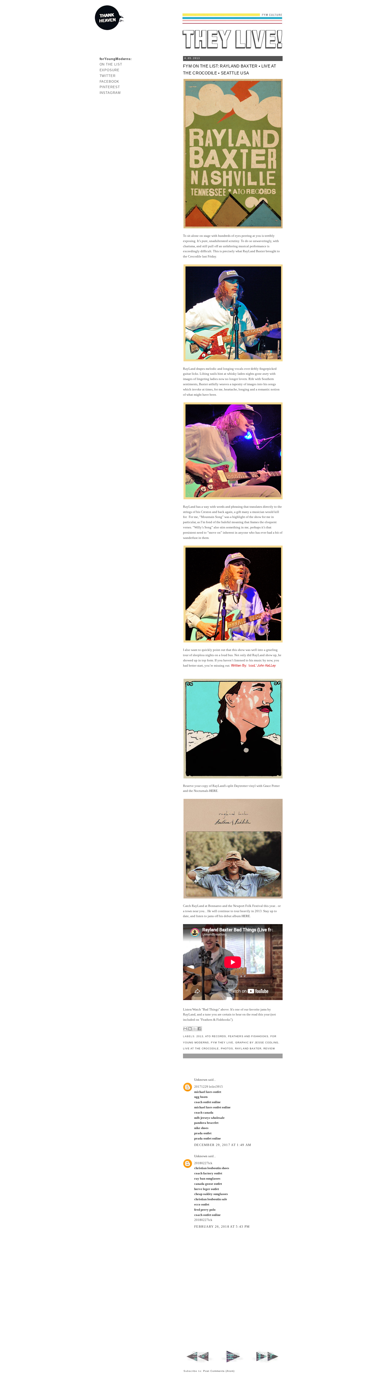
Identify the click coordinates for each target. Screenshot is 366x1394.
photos (227, 1048)
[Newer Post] (200, 1362)
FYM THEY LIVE (222, 1042)
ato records (215, 1036)
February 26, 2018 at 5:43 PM (222, 1226)
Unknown (200, 1079)
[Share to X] (194, 1028)
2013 (199, 1036)
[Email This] (185, 1028)
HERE (213, 791)
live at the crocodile (201, 1048)
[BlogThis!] (189, 1028)
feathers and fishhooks (248, 1036)
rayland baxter (248, 1048)
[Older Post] (265, 1362)
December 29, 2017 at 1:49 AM (222, 1145)
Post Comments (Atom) (219, 1371)
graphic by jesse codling (256, 1042)
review (269, 1048)
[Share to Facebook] (199, 1028)
